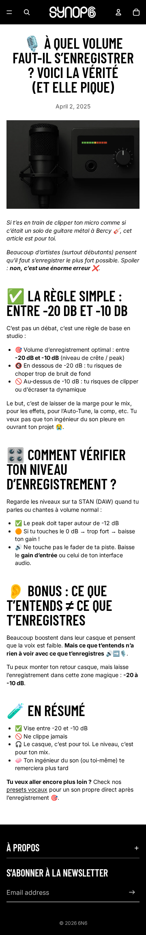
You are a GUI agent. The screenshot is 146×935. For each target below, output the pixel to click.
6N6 (82, 923)
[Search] (27, 12)
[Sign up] (132, 892)
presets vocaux (26, 789)
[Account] (118, 12)
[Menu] (9, 12)
